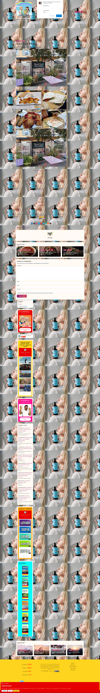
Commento (19, 265)
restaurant (25, 250)
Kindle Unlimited (41, 205)
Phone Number (46, 10)
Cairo (65, 250)
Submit (58, 15)
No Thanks (52, 15)
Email (18, 285)
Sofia (29, 250)
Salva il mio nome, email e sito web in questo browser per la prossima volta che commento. (35, 293)
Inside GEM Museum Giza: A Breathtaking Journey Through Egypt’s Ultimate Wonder (25, 474)
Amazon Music (41, 201)
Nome (18, 281)
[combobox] (45, 12)
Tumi (50, 238)
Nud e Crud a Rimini (26, 44)
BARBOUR (41, 183)
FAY (41, 176)
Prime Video (41, 198)
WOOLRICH (41, 189)
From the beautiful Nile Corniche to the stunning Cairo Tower (24, 497)
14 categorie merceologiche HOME (25, 419)
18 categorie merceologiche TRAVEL (25, 330)
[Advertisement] (50, 32)
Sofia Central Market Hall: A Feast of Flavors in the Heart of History (24, 430)
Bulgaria (19, 250)
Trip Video (18, 209)
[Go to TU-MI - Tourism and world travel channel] (25, 350)
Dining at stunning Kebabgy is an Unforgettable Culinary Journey (25, 439)
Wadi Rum (25, 650)
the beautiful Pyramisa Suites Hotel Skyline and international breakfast (25, 489)
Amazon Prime (41, 195)
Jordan (20, 650)
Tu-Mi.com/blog (23, 18)
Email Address (46, 5)
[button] (26, 393)
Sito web (18, 289)
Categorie (20, 304)
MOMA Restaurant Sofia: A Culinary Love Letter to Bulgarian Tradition (25, 457)
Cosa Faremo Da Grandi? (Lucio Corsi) (41, 170)
